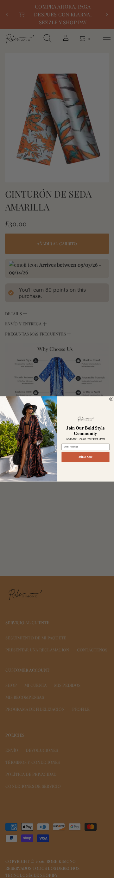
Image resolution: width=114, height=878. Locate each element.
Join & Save (86, 457)
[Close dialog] (111, 399)
